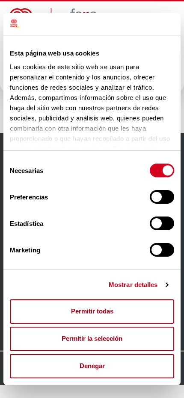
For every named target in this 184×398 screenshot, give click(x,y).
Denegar (92, 365)
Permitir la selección (92, 338)
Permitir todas (92, 311)
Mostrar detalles (133, 284)
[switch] (162, 197)
